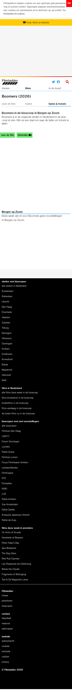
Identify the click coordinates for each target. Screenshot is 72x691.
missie (5, 596)
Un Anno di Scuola (11, 533)
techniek (6, 652)
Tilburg (5, 328)
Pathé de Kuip (9, 520)
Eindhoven (7, 354)
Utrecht (5, 302)
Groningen (7, 344)
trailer (28, 104)
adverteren (7, 601)
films (28, 88)
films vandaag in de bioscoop (17, 408)
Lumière (6, 447)
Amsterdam (7, 291)
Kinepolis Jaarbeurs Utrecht (16, 515)
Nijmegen (6, 333)
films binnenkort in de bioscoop (18, 398)
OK (69, 3)
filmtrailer (23, 135)
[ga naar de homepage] (10, 82)
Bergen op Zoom (12, 212)
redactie (6, 624)
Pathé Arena (8, 452)
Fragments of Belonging (14, 574)
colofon (5, 657)
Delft (4, 380)
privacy (5, 662)
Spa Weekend (9, 548)
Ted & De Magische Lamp (15, 580)
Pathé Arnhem (9, 499)
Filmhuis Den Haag (11, 431)
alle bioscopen (9, 426)
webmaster (7, 629)
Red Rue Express (10, 559)
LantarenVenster (10, 468)
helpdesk (6, 618)
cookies (5, 646)
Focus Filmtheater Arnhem (15, 463)
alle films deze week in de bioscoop (20, 393)
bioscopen (7, 606)
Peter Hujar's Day (10, 543)
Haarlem (6, 317)
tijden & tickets (57, 104)
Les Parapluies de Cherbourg (16, 564)
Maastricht (7, 370)
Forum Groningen (10, 442)
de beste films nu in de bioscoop (18, 414)
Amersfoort (7, 359)
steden (6, 88)
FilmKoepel (7, 473)
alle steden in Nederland (14, 286)
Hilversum (7, 338)
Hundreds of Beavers (12, 538)
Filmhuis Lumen (9, 457)
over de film (9, 104)
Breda (5, 365)
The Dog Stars (9, 553)
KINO (4, 489)
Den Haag (7, 307)
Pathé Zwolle (8, 510)
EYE (4, 478)
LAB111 (6, 436)
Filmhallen (7, 484)
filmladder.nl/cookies (13, 14)
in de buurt (55, 88)
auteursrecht (8, 641)
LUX (4, 494)
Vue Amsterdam (10, 505)
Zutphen (6, 323)
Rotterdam (7, 297)
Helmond (6, 375)
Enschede (7, 312)
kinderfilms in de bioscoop (15, 403)
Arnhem (6, 349)
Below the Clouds (10, 569)
